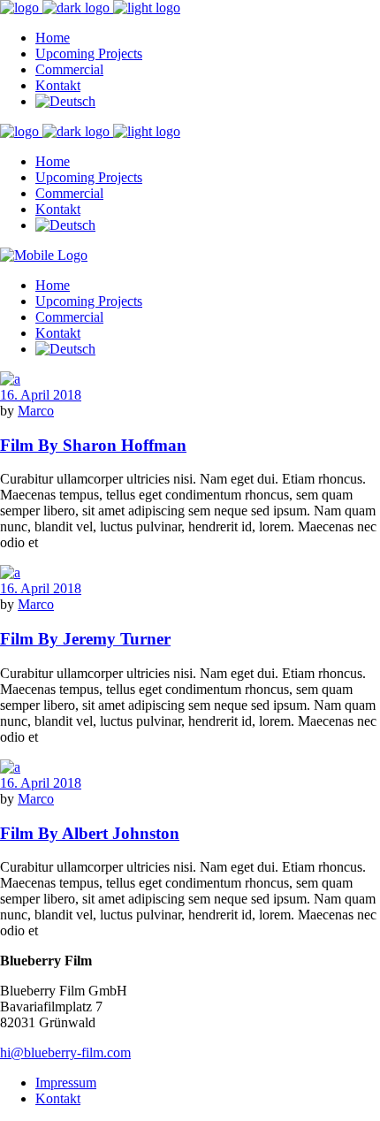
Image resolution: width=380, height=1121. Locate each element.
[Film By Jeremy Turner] (10, 572)
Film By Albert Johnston (89, 833)
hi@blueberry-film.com (65, 1052)
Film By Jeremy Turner (85, 638)
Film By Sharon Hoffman (93, 445)
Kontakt (57, 1098)
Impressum (65, 1082)
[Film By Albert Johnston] (10, 766)
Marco (36, 410)
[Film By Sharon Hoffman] (10, 378)
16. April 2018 (40, 394)
